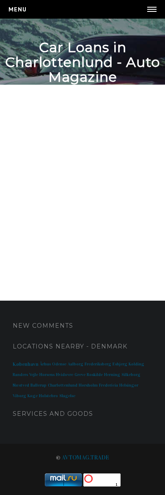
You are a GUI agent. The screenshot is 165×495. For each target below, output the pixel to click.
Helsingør (128, 385)
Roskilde (95, 374)
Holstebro (48, 395)
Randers (20, 374)
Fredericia (108, 385)
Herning (112, 374)
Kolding (136, 364)
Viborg (19, 395)
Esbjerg (120, 364)
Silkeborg (130, 374)
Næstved (21, 385)
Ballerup (38, 385)
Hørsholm (88, 385)
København (25, 364)
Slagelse (67, 395)
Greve (79, 374)
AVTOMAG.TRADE (85, 457)
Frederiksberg (98, 364)
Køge (33, 395)
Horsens (47, 374)
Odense (59, 364)
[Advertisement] (82, 184)
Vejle (33, 374)
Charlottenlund (62, 385)
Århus (45, 364)
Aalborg (75, 364)
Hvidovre (64, 374)
